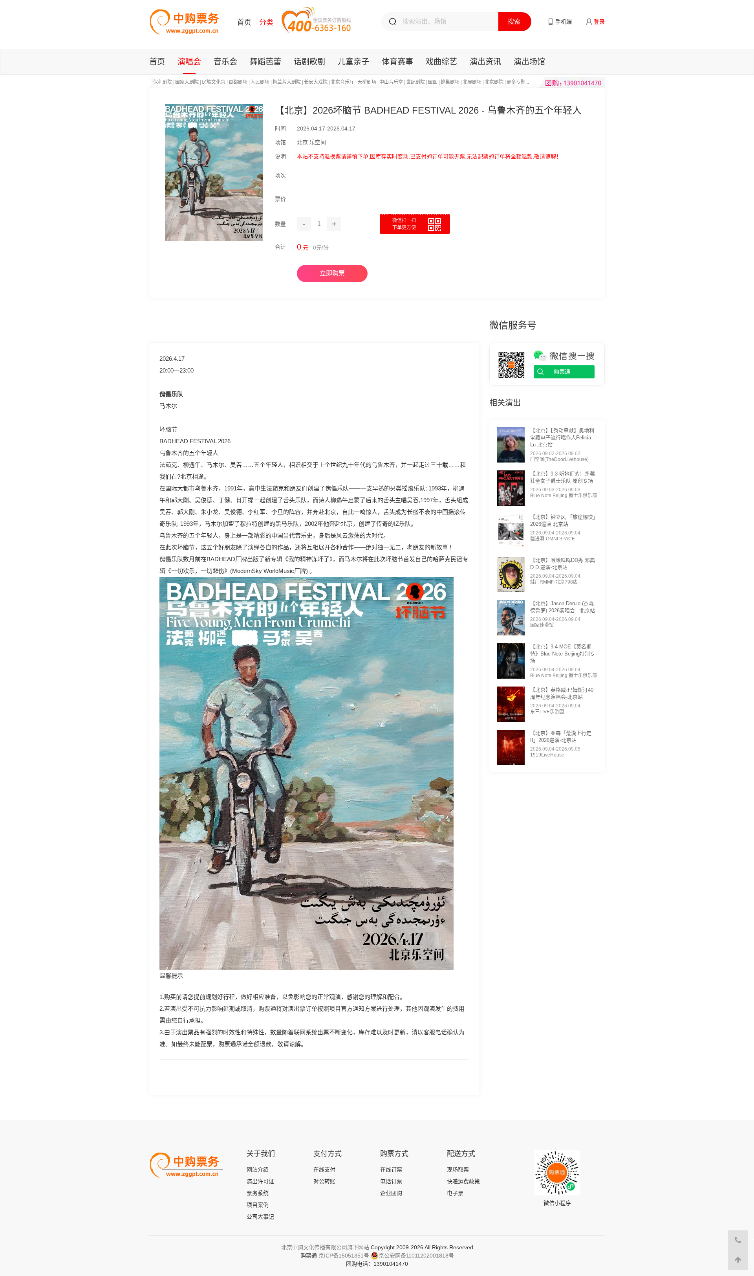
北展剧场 (472, 82)
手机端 (563, 21)
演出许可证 (260, 1181)
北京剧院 (494, 82)
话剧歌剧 (309, 61)
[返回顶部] (738, 1260)
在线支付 (324, 1169)
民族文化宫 (213, 82)
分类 (266, 22)
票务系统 (258, 1193)
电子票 (455, 1193)
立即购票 (332, 273)
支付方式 (327, 1154)
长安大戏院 (316, 82)
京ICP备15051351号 (343, 1255)
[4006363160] (738, 1240)
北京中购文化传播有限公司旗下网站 (325, 1247)
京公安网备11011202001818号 (416, 1255)
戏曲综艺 (441, 61)
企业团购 (391, 1193)
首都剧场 (238, 82)
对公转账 (324, 1181)
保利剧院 (162, 82)
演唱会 (189, 61)
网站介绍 (258, 1169)
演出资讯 (485, 61)
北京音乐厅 (342, 82)
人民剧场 (260, 82)
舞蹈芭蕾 (265, 61)
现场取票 (458, 1169)
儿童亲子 (353, 61)
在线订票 (391, 1169)
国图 (432, 82)
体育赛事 (397, 61)
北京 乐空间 (311, 142)
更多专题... (518, 82)
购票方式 (394, 1154)
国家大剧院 (187, 82)
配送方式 (461, 1154)
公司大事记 (260, 1217)
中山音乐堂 (391, 82)
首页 (244, 22)
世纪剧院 (415, 82)
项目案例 (258, 1205)
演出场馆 (529, 61)
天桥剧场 (366, 82)
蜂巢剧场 (450, 82)
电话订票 (391, 1181)
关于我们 (261, 1154)
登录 (599, 21)
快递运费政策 (463, 1181)
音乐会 (225, 61)
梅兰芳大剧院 (287, 82)
